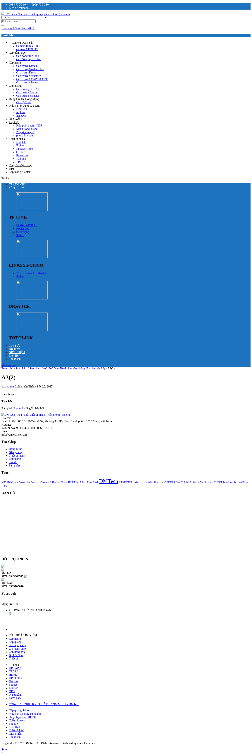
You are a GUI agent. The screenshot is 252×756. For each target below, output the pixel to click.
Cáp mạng (15, 62)
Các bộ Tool (23, 102)
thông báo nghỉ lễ (205, 482)
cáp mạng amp (17, 648)
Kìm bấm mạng (137, 482)
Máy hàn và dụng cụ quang (25, 713)
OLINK (21, 152)
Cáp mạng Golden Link (30, 69)
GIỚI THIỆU (17, 352)
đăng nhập (19, 408)
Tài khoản (15, 358)
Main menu (8, 365)
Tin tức (13, 462)
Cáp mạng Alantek (27, 82)
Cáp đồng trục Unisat (28, 59)
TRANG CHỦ (18, 184)
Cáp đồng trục (17, 52)
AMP (3, 482)
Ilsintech (21, 115)
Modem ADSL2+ (26, 225)
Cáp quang (15, 85)
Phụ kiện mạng (25, 132)
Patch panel (15, 697)
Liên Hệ (13, 355)
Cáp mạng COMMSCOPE (32, 79)
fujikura (20, 112)
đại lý (236, 482)
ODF (12, 691)
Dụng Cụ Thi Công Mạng (24, 99)
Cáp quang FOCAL (28, 89)
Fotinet (20, 145)
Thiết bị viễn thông (189, 482)
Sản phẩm (35, 368)
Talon (178, 482)
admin (10, 386)
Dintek (95, 482)
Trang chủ (7, 368)
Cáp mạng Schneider (28, 75)
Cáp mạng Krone (26, 72)
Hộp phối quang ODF (29, 125)
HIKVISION (124, 482)
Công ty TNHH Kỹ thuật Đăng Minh (76, 482)
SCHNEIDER (169, 482)
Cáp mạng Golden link (50, 482)
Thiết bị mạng (17, 138)
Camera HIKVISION (29, 46)
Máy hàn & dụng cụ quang (24, 105)
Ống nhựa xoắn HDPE (22, 717)
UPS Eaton (15, 678)
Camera (14, 482)
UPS (11, 168)
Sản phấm (21, 368)
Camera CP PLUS (27, 49)
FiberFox (21, 108)
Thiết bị (13, 658)
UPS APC (15, 668)
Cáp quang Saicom (27, 92)
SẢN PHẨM (16, 187)
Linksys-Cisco (24, 148)
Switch (20, 235)
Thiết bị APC (16, 730)
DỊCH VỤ (15, 348)
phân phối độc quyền (153, 482)
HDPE (13, 674)
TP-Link (14, 671)
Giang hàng (16, 452)
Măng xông (15, 694)
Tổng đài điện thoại (20, 165)
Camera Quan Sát (22, 42)
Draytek (21, 142)
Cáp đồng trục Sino (27, 55)
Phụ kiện (14, 122)
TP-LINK (22, 162)
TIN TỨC (15, 345)
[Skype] (2, 566)
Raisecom (22, 155)
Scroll (4, 749)
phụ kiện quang (25, 135)
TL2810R (218, 482)
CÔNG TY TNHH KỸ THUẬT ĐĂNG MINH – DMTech (44, 704)
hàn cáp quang (17, 645)
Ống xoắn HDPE (19, 118)
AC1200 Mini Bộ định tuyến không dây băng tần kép (74, 368)
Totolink (21, 158)
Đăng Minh (15, 448)
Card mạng (22, 232)
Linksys (13, 688)
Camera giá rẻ (24, 482)
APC (9, 482)
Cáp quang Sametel (27, 95)
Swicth (20, 276)
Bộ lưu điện (16, 655)
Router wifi (23, 228)
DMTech (108, 481)
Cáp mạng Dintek (26, 65)
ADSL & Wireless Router (31, 273)
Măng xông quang (27, 128)
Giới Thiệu (15, 733)
